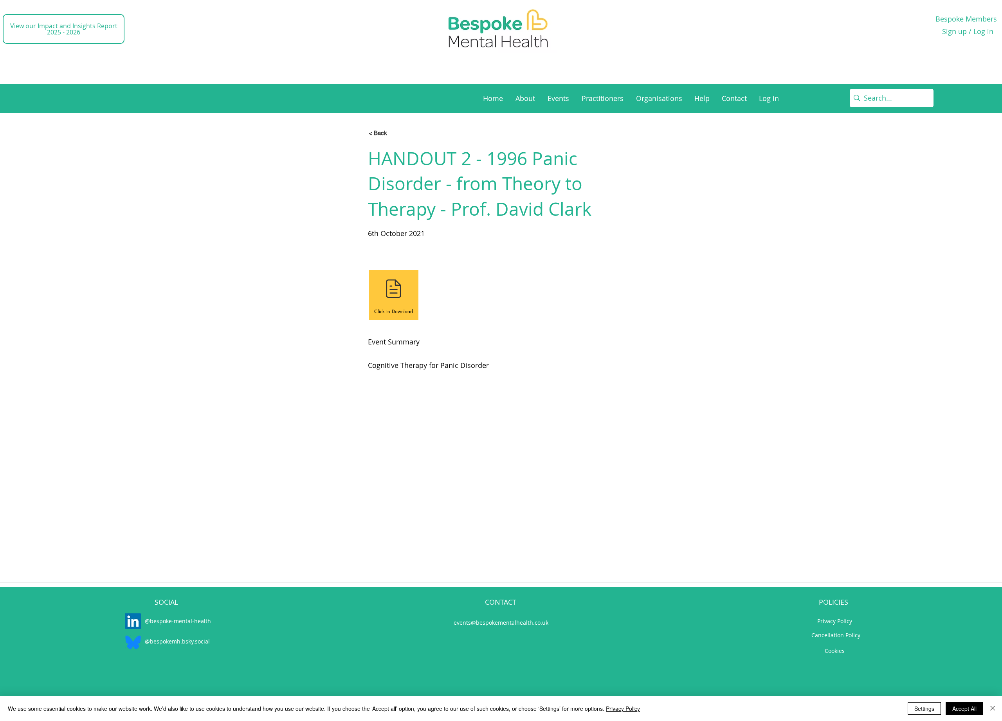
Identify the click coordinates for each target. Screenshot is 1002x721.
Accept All (964, 708)
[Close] (992, 708)
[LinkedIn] (133, 621)
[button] (394, 133)
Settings (924, 708)
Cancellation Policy (835, 635)
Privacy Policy (834, 621)
